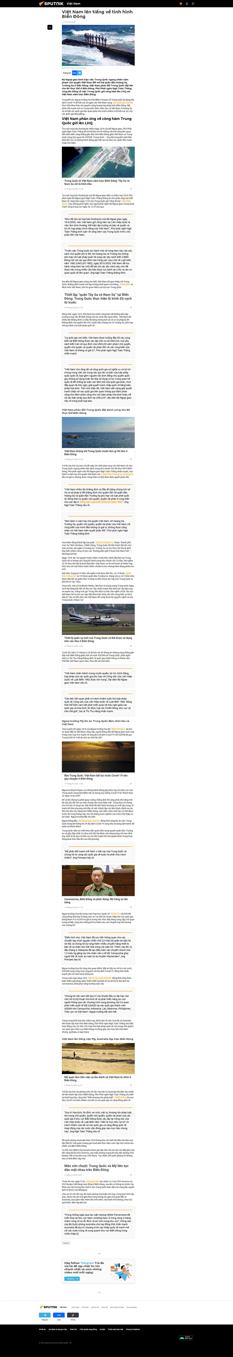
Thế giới (85, 1307)
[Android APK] (186, 1338)
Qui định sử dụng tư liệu (58, 1329)
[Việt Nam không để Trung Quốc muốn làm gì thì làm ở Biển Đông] (98, 432)
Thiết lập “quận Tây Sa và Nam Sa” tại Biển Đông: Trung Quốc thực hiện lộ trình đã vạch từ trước (98, 298)
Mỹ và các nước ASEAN (99, 977)
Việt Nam (66, 1243)
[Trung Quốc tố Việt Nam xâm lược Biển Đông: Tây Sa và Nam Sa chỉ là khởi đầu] (98, 162)
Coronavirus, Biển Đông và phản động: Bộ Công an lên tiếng (96, 901)
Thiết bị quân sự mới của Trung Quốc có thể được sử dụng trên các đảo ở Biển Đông (98, 639)
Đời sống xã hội (117, 1307)
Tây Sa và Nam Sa (104, 542)
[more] (131, 188)
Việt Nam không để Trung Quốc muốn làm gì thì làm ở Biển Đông (96, 453)
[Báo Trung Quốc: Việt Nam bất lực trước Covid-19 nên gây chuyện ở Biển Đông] (98, 756)
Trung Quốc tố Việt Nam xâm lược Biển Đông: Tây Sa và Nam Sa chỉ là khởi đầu (97, 182)
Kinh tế (104, 1307)
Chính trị (95, 1307)
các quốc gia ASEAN (123, 102)
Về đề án (42, 1329)
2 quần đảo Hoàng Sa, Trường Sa (117, 474)
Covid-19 (115, 913)
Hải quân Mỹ (92, 1181)
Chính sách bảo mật (115, 1329)
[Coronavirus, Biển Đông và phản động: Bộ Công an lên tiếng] (98, 880)
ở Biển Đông (120, 1097)
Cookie (102, 1329)
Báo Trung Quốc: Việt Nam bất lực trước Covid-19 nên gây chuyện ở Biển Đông (96, 777)
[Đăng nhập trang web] (186, 3)
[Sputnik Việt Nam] (52, 6)
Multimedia (132, 1307)
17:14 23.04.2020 (68, 22)
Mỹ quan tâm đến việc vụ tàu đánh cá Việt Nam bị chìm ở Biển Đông (97, 1079)
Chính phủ (125, 284)
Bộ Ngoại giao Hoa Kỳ (89, 820)
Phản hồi (73, 1329)
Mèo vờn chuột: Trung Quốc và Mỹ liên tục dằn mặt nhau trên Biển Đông (96, 1168)
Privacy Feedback (133, 1329)
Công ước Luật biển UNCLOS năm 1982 (101, 502)
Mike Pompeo (118, 728)
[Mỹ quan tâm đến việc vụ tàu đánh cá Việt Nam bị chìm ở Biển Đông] (98, 1058)
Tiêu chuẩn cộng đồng (88, 1329)
